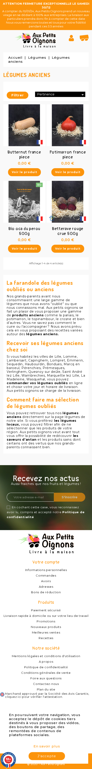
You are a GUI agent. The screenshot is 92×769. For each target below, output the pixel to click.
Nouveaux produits (46, 627)
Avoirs (46, 581)
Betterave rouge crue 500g (67, 231)
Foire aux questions (46, 678)
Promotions (46, 621)
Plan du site (46, 689)
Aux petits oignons (36, 432)
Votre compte (46, 562)
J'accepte (47, 756)
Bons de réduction (46, 592)
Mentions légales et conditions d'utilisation (46, 656)
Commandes (46, 575)
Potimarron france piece (68, 155)
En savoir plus (46, 746)
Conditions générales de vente (46, 672)
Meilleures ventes (46, 632)
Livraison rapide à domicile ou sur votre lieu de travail (46, 616)
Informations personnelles (46, 570)
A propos (46, 661)
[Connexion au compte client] (73, 38)
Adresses (46, 586)
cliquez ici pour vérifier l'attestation (33, 696)
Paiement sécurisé (46, 610)
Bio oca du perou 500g (24, 231)
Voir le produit (24, 172)
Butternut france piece (24, 155)
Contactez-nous (46, 684)
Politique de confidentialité (46, 667)
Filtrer (17, 95)
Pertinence (61, 94)
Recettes (46, 638)
